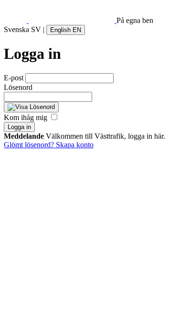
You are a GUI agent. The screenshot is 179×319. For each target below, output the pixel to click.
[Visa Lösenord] (31, 107)
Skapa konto (75, 145)
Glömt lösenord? (30, 145)
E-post (13, 78)
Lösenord (18, 87)
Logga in (19, 127)
